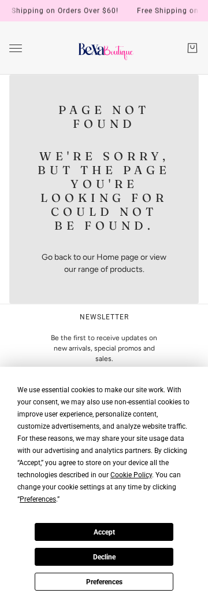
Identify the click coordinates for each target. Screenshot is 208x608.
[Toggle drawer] (15, 48)
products (126, 269)
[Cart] (192, 48)
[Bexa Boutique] (104, 48)
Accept (104, 532)
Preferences (104, 582)
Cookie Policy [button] (131, 475)
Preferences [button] (38, 499)
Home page (117, 257)
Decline (104, 557)
